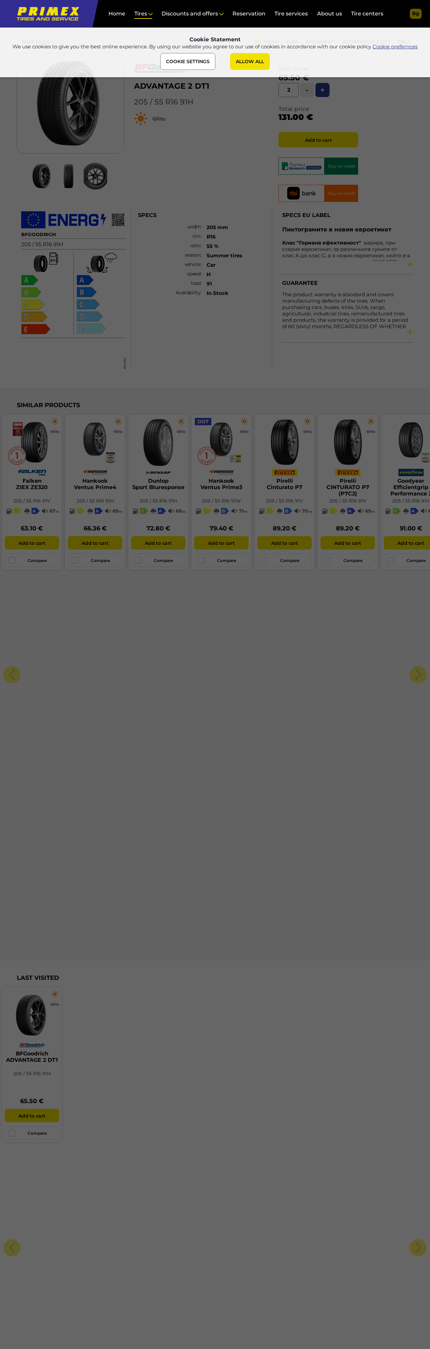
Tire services (291, 13)
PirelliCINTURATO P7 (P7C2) (348, 487)
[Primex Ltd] (46, 14)
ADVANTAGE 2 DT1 (171, 86)
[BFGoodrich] (162, 78)
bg (415, 13)
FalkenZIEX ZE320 (32, 484)
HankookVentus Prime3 (221, 484)
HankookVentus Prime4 (95, 484)
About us (329, 13)
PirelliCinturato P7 (284, 484)
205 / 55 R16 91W (221, 501)
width (194, 227)
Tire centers (367, 13)
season (192, 255)
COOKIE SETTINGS (188, 61)
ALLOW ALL (250, 61)
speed (194, 274)
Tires (140, 13)
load (196, 283)
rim (196, 236)
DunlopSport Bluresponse (158, 484)
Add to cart (318, 140)
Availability (188, 293)
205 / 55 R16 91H (164, 101)
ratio (195, 246)
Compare (37, 560)
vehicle (193, 264)
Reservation (248, 13)
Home (117, 13)
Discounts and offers (190, 13)
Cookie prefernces (395, 46)
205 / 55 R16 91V (31, 501)
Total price (293, 108)
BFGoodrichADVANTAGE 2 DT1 (32, 1056)
